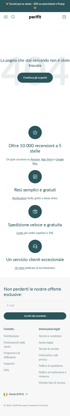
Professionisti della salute (14, 344)
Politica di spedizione (51, 365)
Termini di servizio (49, 348)
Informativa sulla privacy (48, 357)
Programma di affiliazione (12, 355)
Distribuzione (11, 336)
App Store (47, 159)
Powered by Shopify (38, 405)
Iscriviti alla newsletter (35, 316)
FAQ (6, 370)
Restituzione (19, 198)
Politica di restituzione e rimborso (52, 374)
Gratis (19, 232)
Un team (20, 267)
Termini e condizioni (50, 336)
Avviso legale (46, 342)
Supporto (9, 363)
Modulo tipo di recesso (52, 382)
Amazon (35, 159)
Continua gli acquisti (35, 77)
